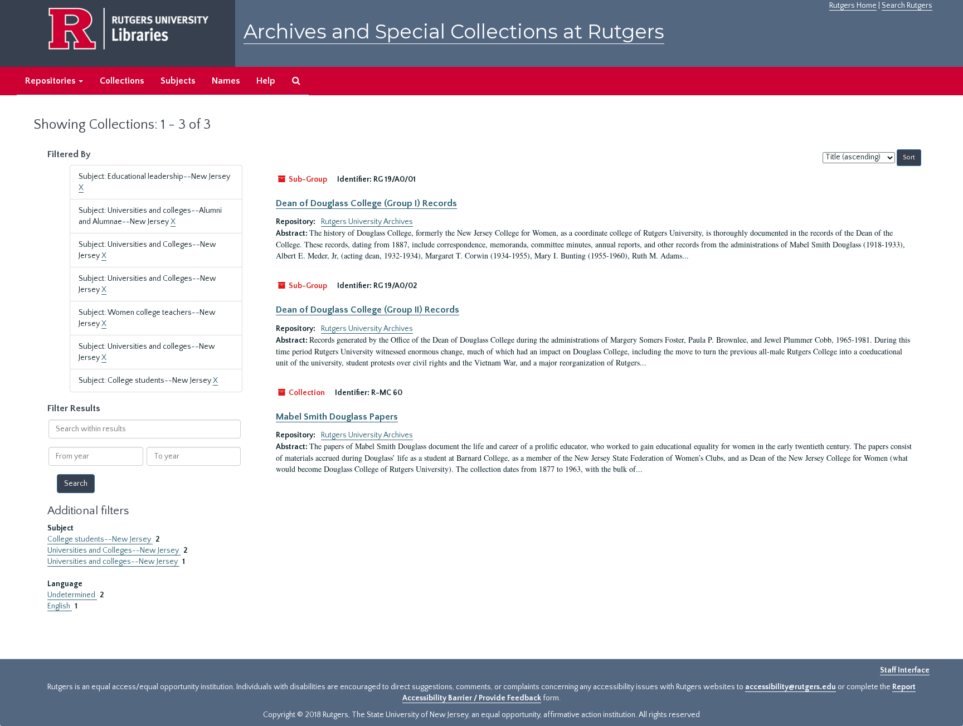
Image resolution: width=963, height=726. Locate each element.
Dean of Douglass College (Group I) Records (366, 203)
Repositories (51, 81)
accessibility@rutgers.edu (790, 687)
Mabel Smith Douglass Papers (337, 417)
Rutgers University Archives (367, 221)
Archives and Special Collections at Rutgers (454, 31)
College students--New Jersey (100, 539)
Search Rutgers (907, 5)
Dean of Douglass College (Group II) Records (367, 310)
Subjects (177, 81)
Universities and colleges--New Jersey (113, 561)
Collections (122, 81)
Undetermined (72, 595)
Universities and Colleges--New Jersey (114, 550)
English (59, 606)
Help (265, 81)
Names (226, 81)
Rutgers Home (853, 5)
